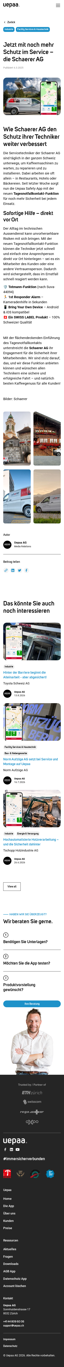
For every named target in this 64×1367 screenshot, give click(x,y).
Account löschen (14, 1286)
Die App (8, 1206)
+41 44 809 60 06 (13, 1321)
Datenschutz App (15, 1278)
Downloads (10, 1264)
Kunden (8, 1221)
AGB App (9, 1271)
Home (7, 1198)
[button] (57, 5)
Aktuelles (9, 1249)
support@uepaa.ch (13, 1325)
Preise (7, 1228)
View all (12, 886)
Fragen (8, 1256)
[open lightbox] (17, 439)
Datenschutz (10, 1346)
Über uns (9, 1213)
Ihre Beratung (32, 1004)
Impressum (9, 1339)
